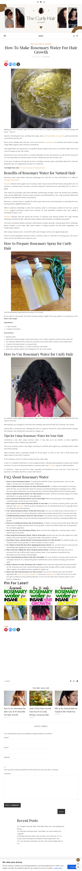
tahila (8, 681)
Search (61, 812)
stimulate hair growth (11, 180)
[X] (18, 63)
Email (6, 747)
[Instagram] (14, 63)
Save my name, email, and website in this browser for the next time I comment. (31, 770)
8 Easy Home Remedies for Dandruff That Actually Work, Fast (38, 839)
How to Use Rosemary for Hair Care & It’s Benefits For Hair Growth (15, 711)
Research (7, 184)
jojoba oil (34, 574)
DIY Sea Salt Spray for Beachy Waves (32, 168)
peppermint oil (51, 574)
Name (6, 737)
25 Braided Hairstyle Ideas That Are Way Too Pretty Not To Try (39, 836)
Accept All (73, 867)
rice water (52, 465)
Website (7, 757)
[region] (41, 865)
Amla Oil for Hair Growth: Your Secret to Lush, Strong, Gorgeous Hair (40, 711)
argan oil (27, 574)
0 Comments (45, 57)
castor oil (20, 574)
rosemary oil (49, 142)
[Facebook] (10, 63)
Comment (7, 773)
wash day (20, 506)
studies (6, 210)
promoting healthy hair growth (53, 136)
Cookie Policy (57, 868)
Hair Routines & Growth (41, 44)
